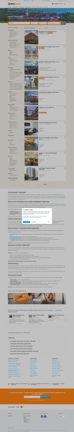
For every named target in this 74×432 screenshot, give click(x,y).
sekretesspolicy (33, 217)
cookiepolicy (39, 217)
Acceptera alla (26, 221)
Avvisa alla (34, 221)
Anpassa (48, 221)
